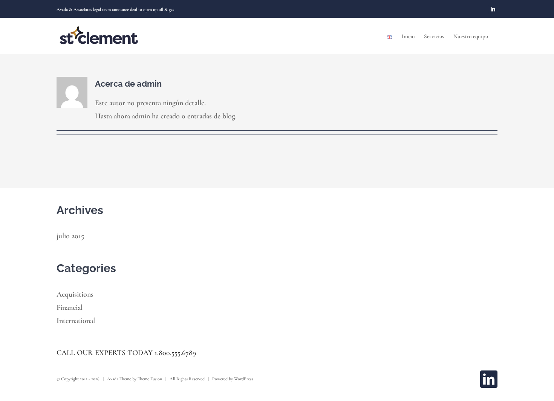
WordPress (243, 378)
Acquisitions (75, 294)
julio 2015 (70, 235)
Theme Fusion (150, 378)
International (76, 320)
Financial (70, 307)
